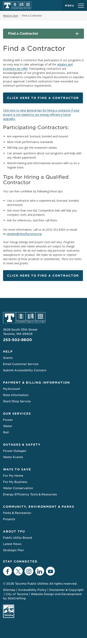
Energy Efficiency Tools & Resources (30, 494)
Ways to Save (17, 469)
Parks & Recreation (17, 513)
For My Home (13, 475)
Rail (6, 432)
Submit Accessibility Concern (24, 370)
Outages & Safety (22, 444)
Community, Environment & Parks (38, 506)
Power (8, 419)
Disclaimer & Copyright (66, 589)
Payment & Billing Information (36, 382)
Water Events (13, 457)
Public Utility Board (17, 537)
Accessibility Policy (32, 589)
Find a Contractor (23, 33)
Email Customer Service (20, 364)
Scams (8, 357)
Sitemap (9, 589)
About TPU (14, 531)
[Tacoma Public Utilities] (17, 5)
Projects (9, 519)
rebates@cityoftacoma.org (23, 234)
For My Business (15, 481)
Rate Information (16, 395)
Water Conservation (18, 488)
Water (7, 426)
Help (8, 351)
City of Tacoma (17, 594)
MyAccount (11, 388)
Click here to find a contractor (43, 98)
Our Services (17, 413)
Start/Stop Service (17, 401)
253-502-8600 (17, 340)
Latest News (12, 544)
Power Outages (14, 450)
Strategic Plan (13, 550)
